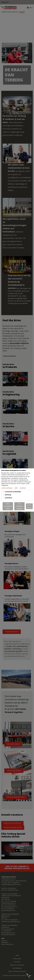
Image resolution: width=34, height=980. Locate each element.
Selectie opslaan (29, 506)
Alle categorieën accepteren (19, 506)
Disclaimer (23, 488)
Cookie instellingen (7, 488)
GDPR (16, 488)
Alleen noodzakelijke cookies (8, 506)
